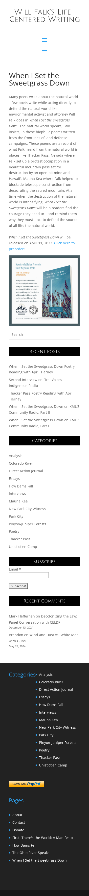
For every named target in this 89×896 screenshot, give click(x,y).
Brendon (16, 634)
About (17, 814)
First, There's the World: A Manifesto (42, 837)
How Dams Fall (21, 486)
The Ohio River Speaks (30, 852)
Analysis (15, 455)
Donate (18, 830)
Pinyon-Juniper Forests (27, 524)
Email (15, 569)
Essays (14, 478)
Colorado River (21, 463)
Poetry (14, 531)
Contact (18, 822)
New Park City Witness (27, 508)
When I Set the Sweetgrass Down (39, 860)
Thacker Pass (19, 539)
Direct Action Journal (26, 471)
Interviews (17, 493)
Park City (16, 516)
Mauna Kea (18, 501)
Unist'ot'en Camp (23, 546)
